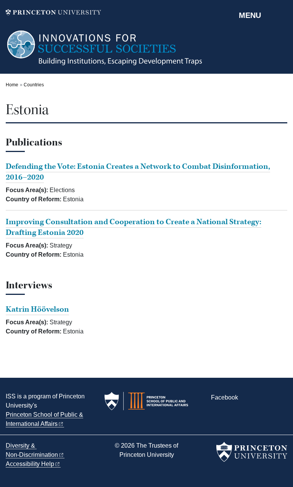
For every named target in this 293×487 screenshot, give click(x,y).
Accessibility (30, 464)
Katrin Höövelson (37, 309)
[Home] (105, 51)
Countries (34, 84)
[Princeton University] (53, 12)
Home (12, 84)
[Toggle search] (282, 15)
